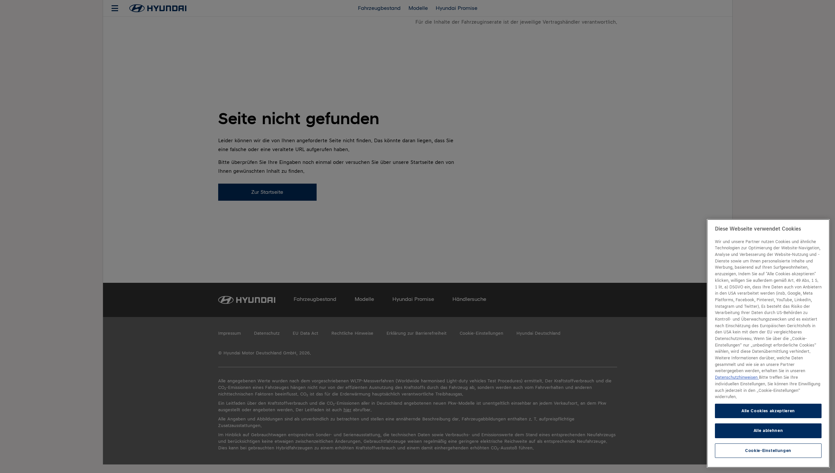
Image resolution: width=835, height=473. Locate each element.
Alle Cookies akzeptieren (768, 411)
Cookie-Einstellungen (768, 450)
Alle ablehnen (768, 430)
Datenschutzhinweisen (737, 377)
